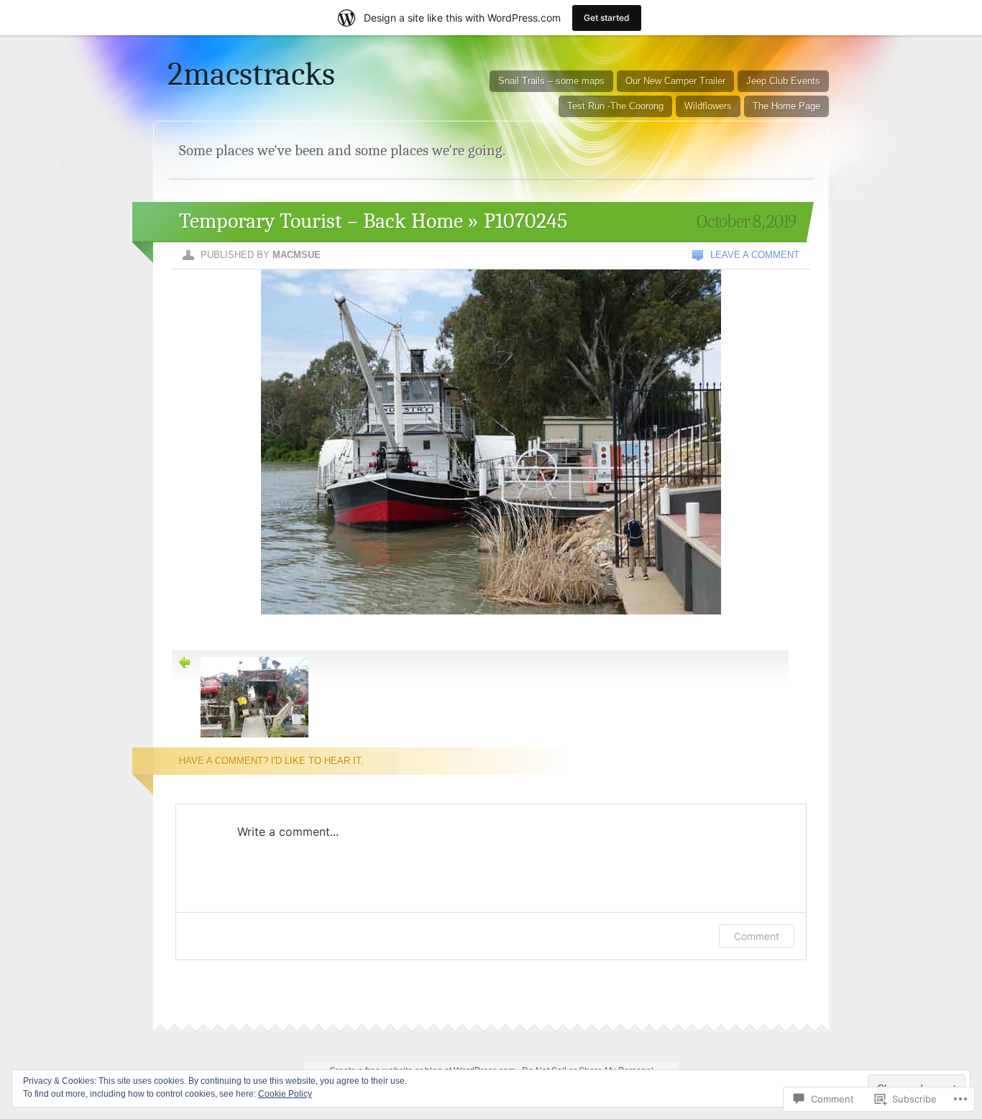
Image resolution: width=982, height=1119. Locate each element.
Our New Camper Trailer (675, 80)
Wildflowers (708, 106)
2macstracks (251, 74)
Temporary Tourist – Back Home (321, 221)
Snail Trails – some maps (551, 80)
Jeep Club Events (783, 80)
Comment (756, 936)
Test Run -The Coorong (615, 106)
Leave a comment (754, 254)
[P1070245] (491, 632)
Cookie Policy (285, 1094)
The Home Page (786, 106)
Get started (607, 17)
